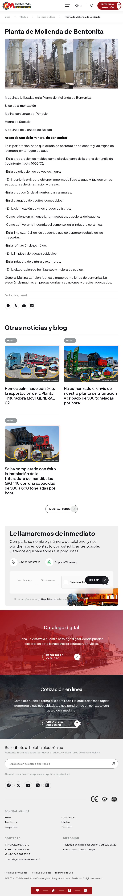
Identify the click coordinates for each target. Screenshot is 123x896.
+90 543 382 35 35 (19, 854)
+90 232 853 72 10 (18, 844)
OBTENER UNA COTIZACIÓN (54, 723)
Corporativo (69, 817)
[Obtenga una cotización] (53, 890)
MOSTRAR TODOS (59, 509)
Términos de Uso (64, 872)
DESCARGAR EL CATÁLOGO (55, 657)
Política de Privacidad (16, 872)
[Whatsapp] (85, 890)
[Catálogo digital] (69, 890)
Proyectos (11, 826)
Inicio (7, 16)
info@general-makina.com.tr (24, 858)
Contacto (67, 826)
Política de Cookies (41, 872)
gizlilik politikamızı (47, 599)
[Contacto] (37, 890)
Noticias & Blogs (46, 16)
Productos (11, 822)
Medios (24, 16)
